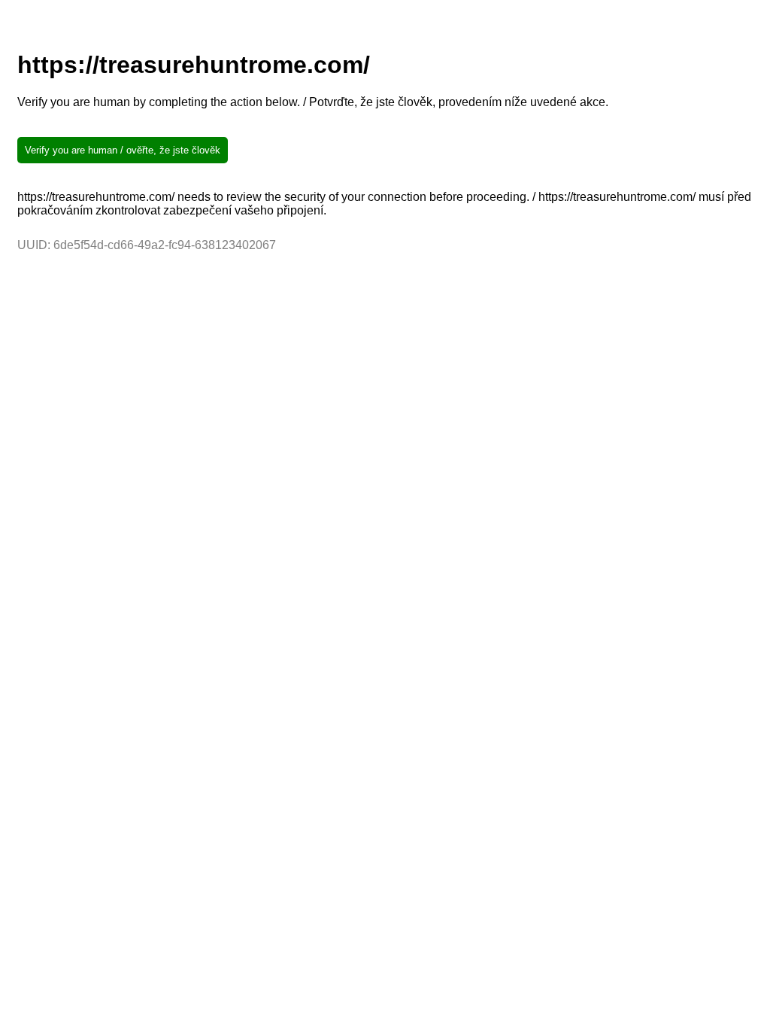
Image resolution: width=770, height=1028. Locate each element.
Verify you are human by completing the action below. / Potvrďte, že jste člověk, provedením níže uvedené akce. (312, 102)
